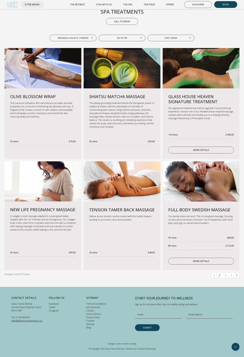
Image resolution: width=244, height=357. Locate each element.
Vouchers (198, 4)
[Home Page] (12, 4)
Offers (170, 4)
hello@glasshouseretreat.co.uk (26, 320)
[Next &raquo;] (236, 275)
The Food (149, 4)
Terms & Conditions (96, 303)
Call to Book (122, 21)
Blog (88, 327)
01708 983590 (32, 4)
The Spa (127, 4)
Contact (90, 310)
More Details (201, 150)
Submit (147, 327)
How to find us (93, 313)
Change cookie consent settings (122, 343)
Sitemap (90, 324)
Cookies (90, 320)
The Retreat (77, 4)
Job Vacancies (93, 307)
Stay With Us (104, 4)
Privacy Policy (93, 317)
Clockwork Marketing (146, 348)
